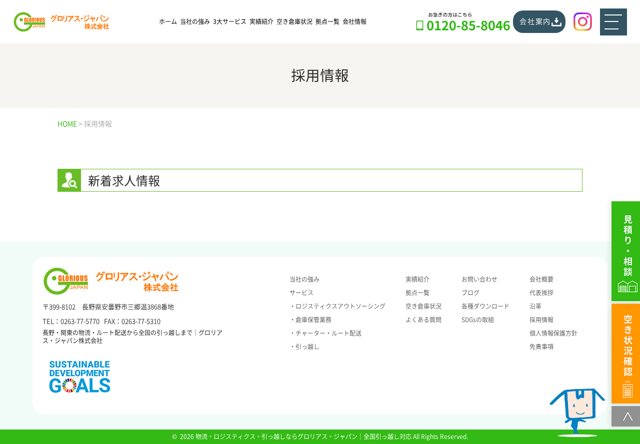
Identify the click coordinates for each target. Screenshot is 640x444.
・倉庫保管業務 (311, 320)
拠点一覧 (328, 21)
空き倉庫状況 (294, 21)
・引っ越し (305, 347)
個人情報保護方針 (554, 333)
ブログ (471, 293)
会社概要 (542, 279)
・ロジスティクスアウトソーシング (338, 306)
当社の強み (195, 21)
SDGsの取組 (478, 320)
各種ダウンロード (486, 306)
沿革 (536, 306)
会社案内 (535, 21)
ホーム (168, 21)
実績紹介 (262, 21)
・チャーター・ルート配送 (326, 333)
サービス (302, 293)
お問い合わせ (480, 279)
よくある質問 (424, 320)
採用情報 (542, 320)
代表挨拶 (542, 293)
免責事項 (542, 347)
